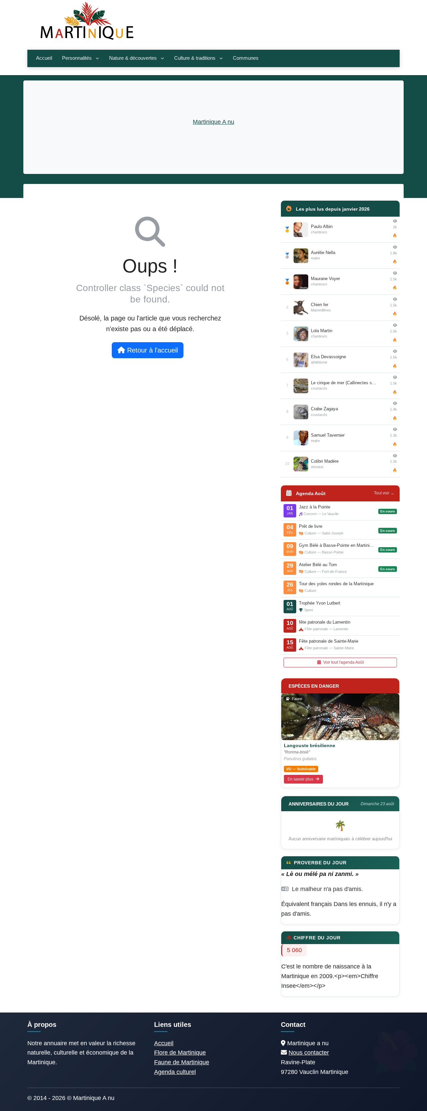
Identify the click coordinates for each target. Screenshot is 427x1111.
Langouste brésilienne (309, 745)
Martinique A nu (213, 122)
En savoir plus (301, 779)
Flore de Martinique (180, 1052)
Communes (246, 58)
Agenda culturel (175, 1072)
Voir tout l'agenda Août (343, 662)
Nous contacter (309, 1052)
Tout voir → (384, 493)
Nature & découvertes (133, 58)
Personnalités (77, 58)
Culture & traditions (195, 58)
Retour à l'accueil (151, 350)
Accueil (44, 58)
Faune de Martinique (181, 1062)
